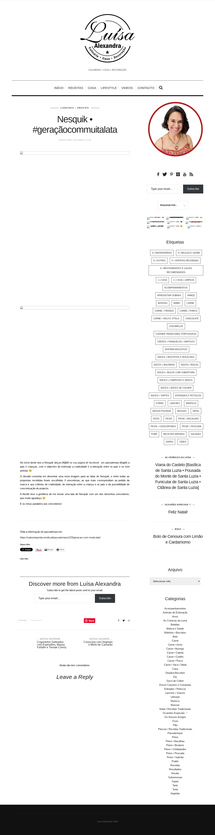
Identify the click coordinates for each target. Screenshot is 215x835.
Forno (160, 403)
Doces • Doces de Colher (176, 388)
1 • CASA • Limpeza (183, 280)
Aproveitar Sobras (169, 295)
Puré (154, 434)
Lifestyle (109, 88)
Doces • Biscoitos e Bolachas (176, 357)
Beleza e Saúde (175, 628)
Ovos (156, 418)
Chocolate (22, 620)
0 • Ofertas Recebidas (185, 260)
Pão (175, 725)
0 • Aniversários (162, 253)
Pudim (175, 761)
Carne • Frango (164, 311)
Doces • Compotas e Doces (176, 380)
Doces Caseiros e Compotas (175, 684)
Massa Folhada (162, 411)
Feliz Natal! (178, 512)
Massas (182, 411)
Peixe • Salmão (175, 757)
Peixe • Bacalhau (188, 418)
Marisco (191, 403)
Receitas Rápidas (174, 434)
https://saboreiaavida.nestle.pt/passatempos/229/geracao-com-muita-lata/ (60, 537)
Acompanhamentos (176, 287)
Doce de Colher (175, 680)
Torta (175, 789)
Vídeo (182, 442)
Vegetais (175, 793)
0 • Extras (159, 260)
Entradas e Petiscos (188, 395)
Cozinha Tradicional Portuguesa (176, 334)
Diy (175, 676)
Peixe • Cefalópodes (163, 426)
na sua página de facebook (81, 462)
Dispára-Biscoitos (176, 349)
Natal (196, 411)
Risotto (175, 773)
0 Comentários (36, 620)
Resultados (175, 769)
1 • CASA (162, 280)
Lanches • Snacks (75, 108)
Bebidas (175, 624)
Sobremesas (175, 777)
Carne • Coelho (175, 656)
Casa (92, 88)
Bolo (178, 529)
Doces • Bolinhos (164, 364)
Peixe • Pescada (191, 426)
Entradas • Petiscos (175, 688)
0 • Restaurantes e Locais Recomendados (176, 270)
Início (58, 88)
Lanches (175, 403)
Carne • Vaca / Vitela (175, 664)
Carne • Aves (175, 644)
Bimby (177, 303)
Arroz (191, 295)
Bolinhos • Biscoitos (175, 632)
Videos (127, 88)
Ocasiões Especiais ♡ (178, 505)
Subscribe (105, 598)
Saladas (196, 434)
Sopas (169, 442)
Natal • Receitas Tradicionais (175, 709)
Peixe (168, 418)
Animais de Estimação (175, 612)
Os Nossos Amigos (175, 717)
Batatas (162, 303)
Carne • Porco (188, 311)
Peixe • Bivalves (175, 745)
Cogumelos (176, 326)
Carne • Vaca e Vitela (166, 318)
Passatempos (175, 733)
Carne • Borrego (175, 648)
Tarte (175, 785)
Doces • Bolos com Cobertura (176, 372)
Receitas (75, 88)
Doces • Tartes (160, 395)
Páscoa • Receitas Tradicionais (175, 729)
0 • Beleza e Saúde (189, 253)
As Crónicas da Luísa (178, 457)
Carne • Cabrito (175, 652)
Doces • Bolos (189, 364)
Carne (190, 303)
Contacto (146, 88)
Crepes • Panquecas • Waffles (176, 341)
